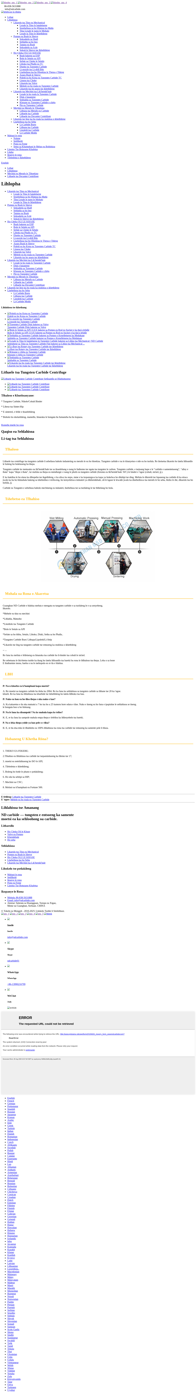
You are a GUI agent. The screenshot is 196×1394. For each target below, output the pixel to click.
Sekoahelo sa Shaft (29, 39)
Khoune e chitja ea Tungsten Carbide (25, 354)
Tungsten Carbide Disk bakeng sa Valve (26, 327)
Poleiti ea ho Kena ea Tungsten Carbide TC (41, 77)
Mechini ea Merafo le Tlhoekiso (28, 108)
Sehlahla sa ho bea (29, 42)
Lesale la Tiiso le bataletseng (33, 25)
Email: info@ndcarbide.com (21, 900)
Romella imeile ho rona (12, 425)
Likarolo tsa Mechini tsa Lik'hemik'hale (32, 91)
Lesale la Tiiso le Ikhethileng (33, 33)
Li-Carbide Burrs (28, 124)
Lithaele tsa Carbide (29, 113)
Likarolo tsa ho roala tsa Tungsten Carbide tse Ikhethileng (35, 365)
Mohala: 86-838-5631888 (19, 897)
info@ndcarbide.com (17, 937)
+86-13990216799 (16, 984)
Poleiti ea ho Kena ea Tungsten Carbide (26, 316)
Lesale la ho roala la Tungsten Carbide (38, 94)
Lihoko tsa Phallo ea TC (31, 64)
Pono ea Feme (20, 144)
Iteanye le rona (14, 155)
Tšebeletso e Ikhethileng (19, 157)
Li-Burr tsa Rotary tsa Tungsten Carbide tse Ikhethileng (34, 349)
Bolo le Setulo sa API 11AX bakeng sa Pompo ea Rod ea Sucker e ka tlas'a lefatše (47, 332)
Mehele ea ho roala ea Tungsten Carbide (39, 86)
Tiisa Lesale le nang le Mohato (34, 31)
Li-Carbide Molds (28, 132)
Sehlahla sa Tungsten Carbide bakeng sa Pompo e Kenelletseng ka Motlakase (44, 338)
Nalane (16, 138)
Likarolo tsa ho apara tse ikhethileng (37, 88)
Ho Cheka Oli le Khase (18, 831)
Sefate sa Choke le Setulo (32, 61)
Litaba (10, 152)
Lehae (10, 17)
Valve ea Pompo (15, 834)
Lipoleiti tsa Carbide (29, 130)
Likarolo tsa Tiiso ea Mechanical (29, 22)
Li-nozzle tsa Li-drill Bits (32, 69)
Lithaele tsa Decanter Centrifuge (35, 116)
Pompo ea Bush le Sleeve (25, 36)
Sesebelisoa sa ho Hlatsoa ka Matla (36, 28)
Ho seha (11, 840)
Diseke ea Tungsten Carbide (33, 66)
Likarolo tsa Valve (28, 83)
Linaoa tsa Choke (28, 80)
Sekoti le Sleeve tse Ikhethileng (35, 50)
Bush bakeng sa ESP (30, 55)
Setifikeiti (18, 141)
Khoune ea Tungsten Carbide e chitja (37, 102)
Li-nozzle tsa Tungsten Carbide (22, 321)
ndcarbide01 (13, 960)
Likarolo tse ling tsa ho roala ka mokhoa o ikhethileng (39, 119)
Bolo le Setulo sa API (30, 58)
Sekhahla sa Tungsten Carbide (34, 99)
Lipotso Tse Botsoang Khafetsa (22, 149)
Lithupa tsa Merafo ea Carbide (34, 110)
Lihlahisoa (12, 20)
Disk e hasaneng (28, 97)
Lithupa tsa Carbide (29, 127)
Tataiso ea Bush (27, 44)
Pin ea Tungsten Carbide (31, 105)
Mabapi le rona (14, 135)
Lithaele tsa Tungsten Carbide (26, 796)
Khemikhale (13, 837)
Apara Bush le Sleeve (30, 75)
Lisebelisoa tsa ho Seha (24, 121)
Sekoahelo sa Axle (29, 47)
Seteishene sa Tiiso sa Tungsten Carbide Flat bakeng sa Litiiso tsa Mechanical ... (46, 343)
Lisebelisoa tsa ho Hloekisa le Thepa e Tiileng (42, 72)
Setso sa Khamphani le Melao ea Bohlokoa (34, 146)
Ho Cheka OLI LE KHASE (27, 53)
